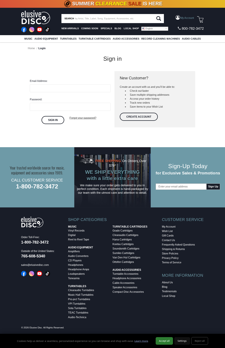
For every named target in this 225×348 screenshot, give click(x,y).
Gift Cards (168, 235)
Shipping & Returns (173, 249)
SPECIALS (106, 28)
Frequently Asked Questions (178, 244)
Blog (164, 286)
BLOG (117, 28)
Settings (182, 340)
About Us (167, 282)
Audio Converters (78, 256)
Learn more (141, 341)
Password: (36, 99)
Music (28, 38)
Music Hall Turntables (80, 294)
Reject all (200, 340)
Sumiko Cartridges (123, 253)
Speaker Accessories (124, 287)
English (149, 28)
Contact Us (168, 240)
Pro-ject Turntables (79, 299)
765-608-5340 (33, 256)
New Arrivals (70, 28)
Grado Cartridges (122, 230)
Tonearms (74, 278)
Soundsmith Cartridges (125, 248)
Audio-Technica (77, 317)
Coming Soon (89, 28)
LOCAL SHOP (131, 28)
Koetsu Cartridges (123, 244)
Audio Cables (191, 38)
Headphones (75, 265)
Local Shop (168, 296)
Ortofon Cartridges (123, 262)
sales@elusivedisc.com (35, 265)
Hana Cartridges (122, 239)
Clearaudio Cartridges (125, 235)
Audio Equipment (46, 38)
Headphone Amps (78, 269)
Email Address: (38, 81)
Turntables (68, 38)
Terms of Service (171, 262)
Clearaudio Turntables (81, 290)
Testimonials (169, 291)
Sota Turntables (77, 308)
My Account (168, 226)
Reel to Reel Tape (78, 239)
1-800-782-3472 (37, 186)
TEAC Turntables (78, 312)
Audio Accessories (126, 38)
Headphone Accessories (126, 278)
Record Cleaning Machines (160, 38)
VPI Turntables (76, 303)
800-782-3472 (192, 28)
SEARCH (69, 18)
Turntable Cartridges (95, 38)
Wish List (167, 231)
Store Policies (170, 253)
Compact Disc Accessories (128, 291)
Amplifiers (74, 251)
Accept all (164, 340)
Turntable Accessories (125, 273)
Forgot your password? (83, 117)
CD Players (75, 260)
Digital (72, 235)
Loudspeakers (76, 273)
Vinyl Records (76, 230)
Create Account (138, 116)
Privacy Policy (170, 258)
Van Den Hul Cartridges (126, 257)
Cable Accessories (123, 283)
